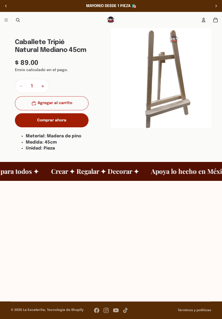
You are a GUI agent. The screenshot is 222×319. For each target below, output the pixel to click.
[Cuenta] (204, 20)
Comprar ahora (51, 120)
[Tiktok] (125, 310)
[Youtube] (116, 310)
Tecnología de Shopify (65, 310)
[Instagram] (106, 310)
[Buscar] (18, 20)
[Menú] (6, 20)
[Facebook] (96, 310)
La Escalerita (34, 310)
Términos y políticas (194, 310)
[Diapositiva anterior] (6, 6)
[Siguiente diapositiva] (216, 6)
